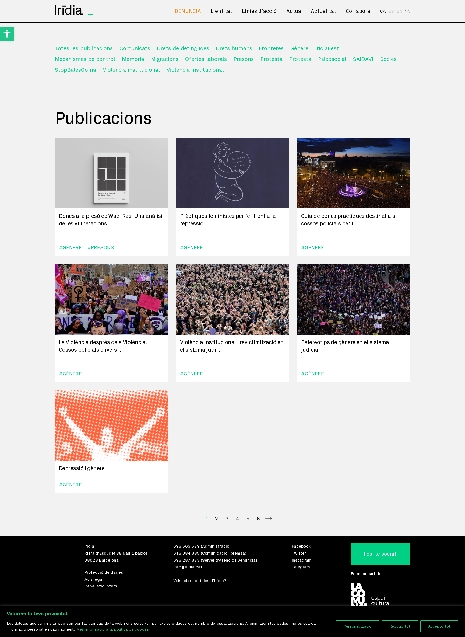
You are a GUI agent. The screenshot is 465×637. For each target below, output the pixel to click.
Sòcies (388, 59)
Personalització (358, 626)
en (400, 11)
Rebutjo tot (399, 626)
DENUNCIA (188, 11)
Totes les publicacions (84, 48)
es (391, 11)
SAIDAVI (363, 59)
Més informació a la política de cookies (112, 629)
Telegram (301, 567)
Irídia (89, 546)
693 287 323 (186, 560)
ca (383, 11)
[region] (232, 621)
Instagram (302, 560)
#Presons (100, 247)
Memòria (133, 59)
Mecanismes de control (85, 59)
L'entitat (221, 11)
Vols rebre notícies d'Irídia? (199, 581)
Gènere (299, 48)
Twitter (299, 553)
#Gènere (70, 247)
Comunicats (134, 48)
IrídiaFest (327, 48)
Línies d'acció (259, 11)
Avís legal (93, 579)
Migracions (164, 59)
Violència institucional (131, 69)
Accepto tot (439, 626)
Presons (244, 59)
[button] (7, 34)
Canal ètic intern (100, 586)
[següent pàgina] (268, 518)
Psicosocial (332, 59)
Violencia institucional (195, 69)
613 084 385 (186, 553)
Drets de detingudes (183, 48)
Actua (293, 11)
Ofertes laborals (206, 59)
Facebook (301, 546)
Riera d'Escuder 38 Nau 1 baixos (116, 553)
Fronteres (271, 48)
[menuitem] (188, 11)
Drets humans (234, 48)
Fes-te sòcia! (380, 554)
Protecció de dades (103, 572)
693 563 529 (186, 546)
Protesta (271, 59)
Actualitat (323, 11)
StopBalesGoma (75, 69)
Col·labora (358, 11)
